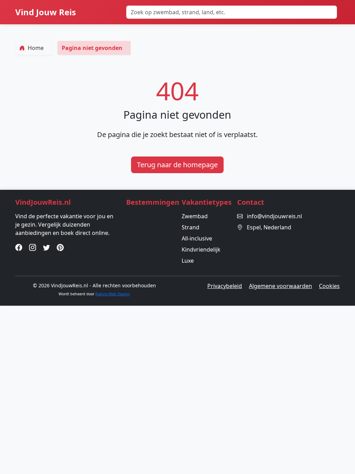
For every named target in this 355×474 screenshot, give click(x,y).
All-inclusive (197, 238)
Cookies (329, 286)
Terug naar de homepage (177, 164)
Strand (190, 227)
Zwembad (195, 216)
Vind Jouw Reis (45, 12)
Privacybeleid (224, 286)
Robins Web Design (112, 293)
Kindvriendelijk (201, 249)
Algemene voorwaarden (280, 286)
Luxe (188, 260)
